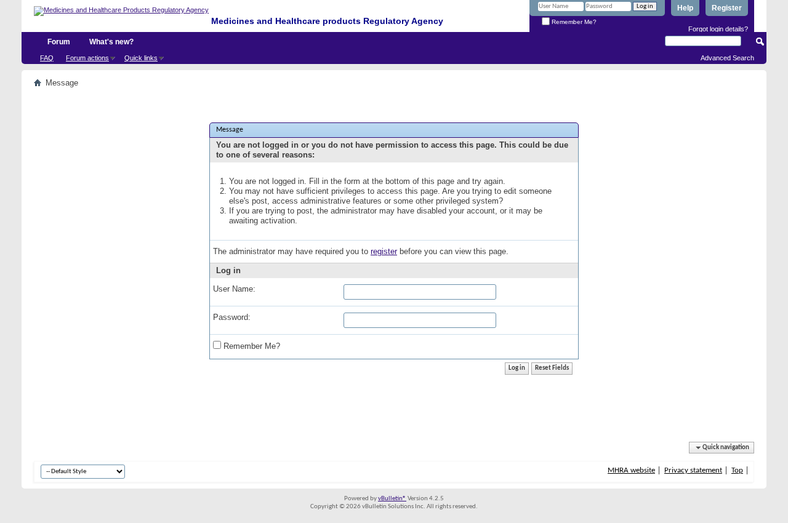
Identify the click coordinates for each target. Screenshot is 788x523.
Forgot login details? (718, 29)
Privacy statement (693, 470)
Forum (58, 42)
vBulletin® (392, 498)
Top (737, 470)
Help (685, 8)
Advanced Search (727, 58)
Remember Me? (573, 21)
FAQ (47, 58)
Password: (232, 317)
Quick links (141, 58)
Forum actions (87, 58)
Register (727, 8)
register (384, 251)
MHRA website (631, 470)
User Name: (234, 288)
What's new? (111, 42)
